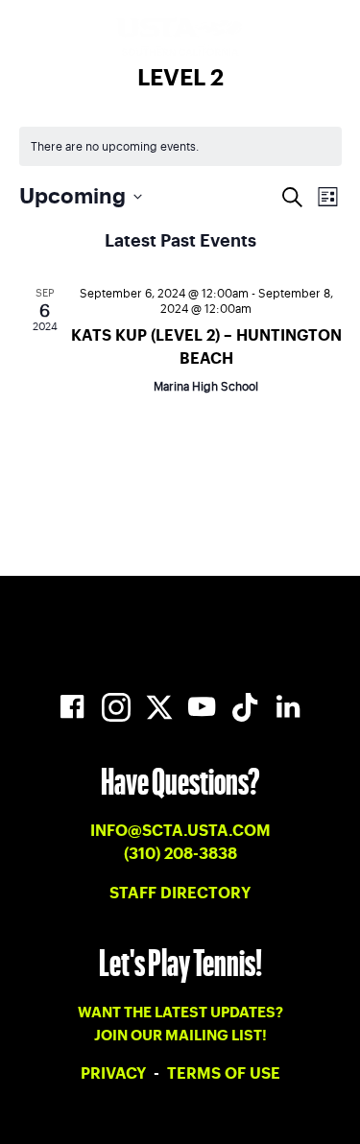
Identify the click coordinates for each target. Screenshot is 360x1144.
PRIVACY (115, 1074)
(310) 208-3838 (180, 854)
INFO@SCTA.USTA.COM (180, 831)
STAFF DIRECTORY (180, 893)
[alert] (180, 146)
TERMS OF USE (223, 1074)
